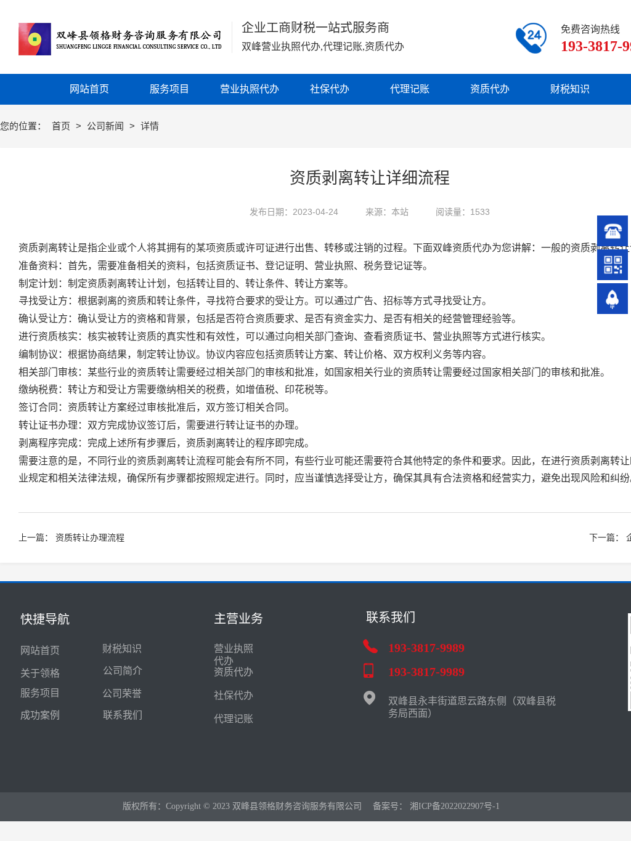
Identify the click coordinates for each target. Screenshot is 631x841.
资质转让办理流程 (89, 537)
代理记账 (233, 719)
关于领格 (40, 673)
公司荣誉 (122, 693)
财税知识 (122, 648)
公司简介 (122, 671)
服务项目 (40, 693)
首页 (62, 126)
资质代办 (233, 672)
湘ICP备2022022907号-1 (455, 806)
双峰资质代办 (462, 248)
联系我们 (122, 715)
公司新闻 (106, 126)
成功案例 (40, 715)
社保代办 (233, 695)
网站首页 (40, 650)
